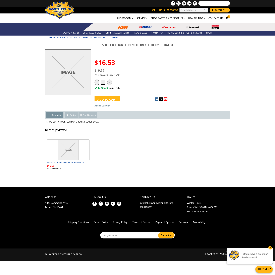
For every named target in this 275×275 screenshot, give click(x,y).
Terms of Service (141, 222)
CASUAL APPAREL (70, 32)
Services (183, 222)
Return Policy (101, 222)
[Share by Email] (165, 99)
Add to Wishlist (102, 105)
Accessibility (199, 222)
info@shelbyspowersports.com (156, 202)
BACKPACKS (99, 37)
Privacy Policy (120, 222)
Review (73, 115)
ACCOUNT (219, 10)
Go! (205, 10)
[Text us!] (264, 269)
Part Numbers (89, 115)
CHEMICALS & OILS (92, 32)
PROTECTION (157, 32)
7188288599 (146, 207)
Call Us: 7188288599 (165, 10)
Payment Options (164, 222)
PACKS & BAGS (140, 32)
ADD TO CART (107, 99)
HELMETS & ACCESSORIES (117, 32)
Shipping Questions (78, 222)
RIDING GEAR (173, 32)
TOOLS (209, 32)
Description (56, 115)
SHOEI (115, 37)
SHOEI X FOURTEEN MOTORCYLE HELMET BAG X (66, 162)
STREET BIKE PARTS (192, 32)
